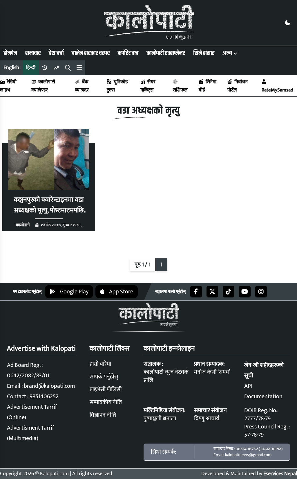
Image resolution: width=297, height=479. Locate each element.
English (11, 67)
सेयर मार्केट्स (147, 86)
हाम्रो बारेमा (100, 364)
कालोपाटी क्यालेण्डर (43, 86)
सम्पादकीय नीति (106, 402)
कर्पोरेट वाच (128, 53)
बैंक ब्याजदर (82, 86)
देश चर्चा (56, 53)
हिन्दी (30, 67)
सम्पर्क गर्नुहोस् (104, 377)
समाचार (33, 53)
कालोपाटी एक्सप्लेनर (165, 53)
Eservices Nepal (280, 473)
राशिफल (180, 90)
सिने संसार (203, 53)
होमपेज (10, 53)
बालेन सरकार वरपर (91, 53)
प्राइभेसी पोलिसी (106, 389)
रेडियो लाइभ (8, 86)
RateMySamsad (277, 90)
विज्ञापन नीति (103, 415)
